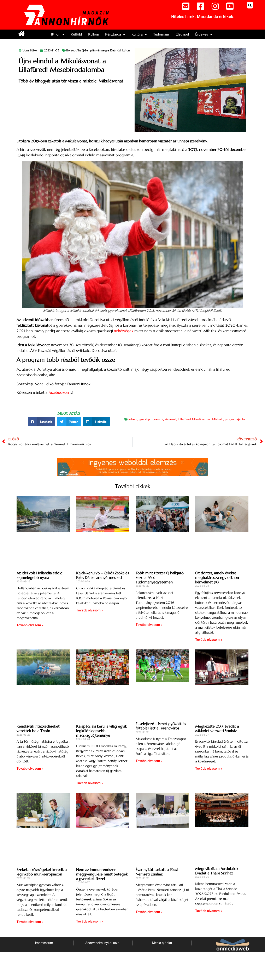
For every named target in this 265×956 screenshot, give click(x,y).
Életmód (182, 34)
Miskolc (217, 419)
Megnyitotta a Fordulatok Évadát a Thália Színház (216, 870)
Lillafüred (184, 419)
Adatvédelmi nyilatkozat (102, 943)
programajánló (235, 419)
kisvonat (170, 419)
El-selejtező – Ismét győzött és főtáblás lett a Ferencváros (161, 726)
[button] (250, 5)
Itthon (55, 34)
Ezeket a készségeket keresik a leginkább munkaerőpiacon (42, 871)
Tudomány (161, 34)
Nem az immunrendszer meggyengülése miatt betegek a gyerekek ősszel (102, 874)
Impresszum (44, 943)
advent (132, 419)
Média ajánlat (162, 943)
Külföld (76, 34)
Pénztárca (113, 34)
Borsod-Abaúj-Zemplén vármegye (87, 50)
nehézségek (123, 330)
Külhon (93, 34)
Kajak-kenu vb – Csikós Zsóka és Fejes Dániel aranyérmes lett (102, 575)
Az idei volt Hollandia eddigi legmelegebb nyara (40, 575)
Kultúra (137, 34)
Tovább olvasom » (30, 625)
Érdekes (201, 34)
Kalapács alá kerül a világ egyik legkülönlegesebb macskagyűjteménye (101, 730)
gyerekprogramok (151, 419)
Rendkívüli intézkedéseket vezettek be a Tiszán (38, 728)
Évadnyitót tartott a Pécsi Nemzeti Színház (157, 871)
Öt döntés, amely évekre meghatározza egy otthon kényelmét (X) (217, 577)
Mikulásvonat (201, 419)
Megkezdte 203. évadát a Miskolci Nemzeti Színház (217, 728)
